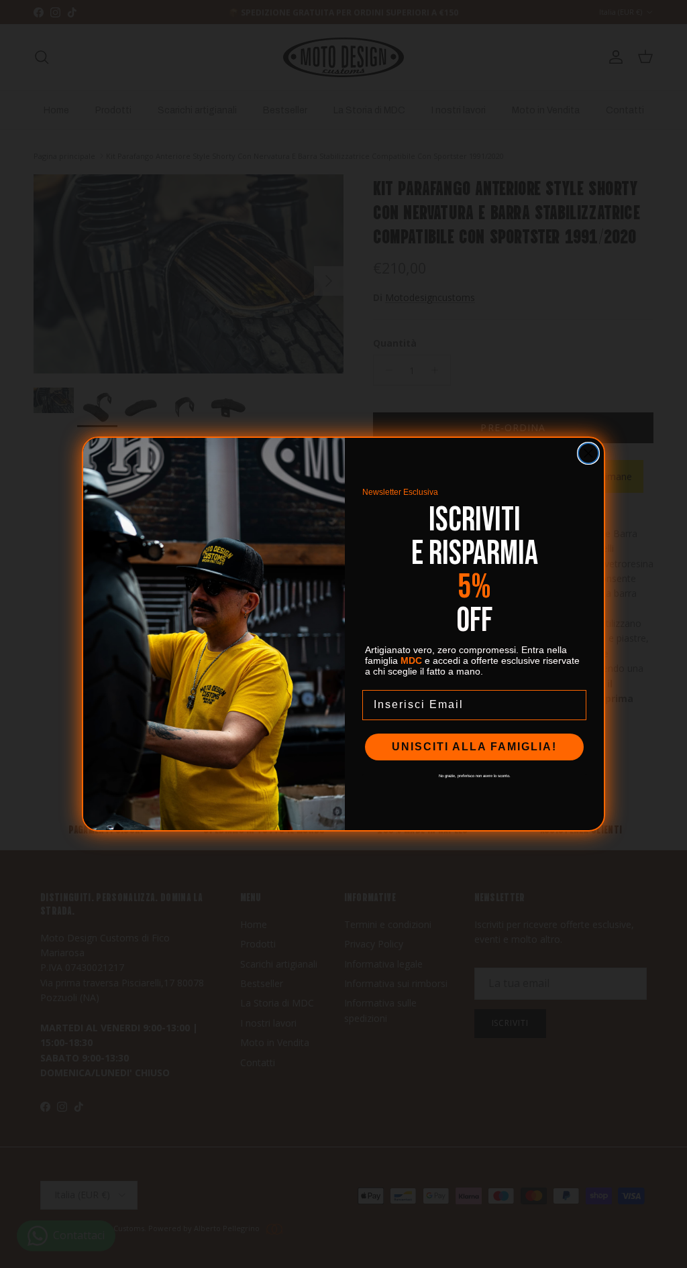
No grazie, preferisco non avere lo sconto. (475, 775)
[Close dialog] (588, 453)
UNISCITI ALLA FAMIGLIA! (474, 746)
